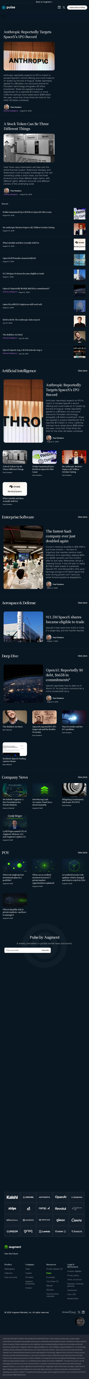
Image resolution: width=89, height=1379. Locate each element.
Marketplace (9, 1269)
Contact (28, 1288)
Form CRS (71, 1294)
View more (82, 370)
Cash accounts (10, 1277)
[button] (4, 16)
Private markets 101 (54, 1269)
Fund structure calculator (52, 1295)
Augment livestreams (30, 1282)
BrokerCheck (72, 1298)
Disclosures (72, 1290)
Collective (8, 1273)
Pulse (48, 1273)
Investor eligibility (74, 1271)
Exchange (50, 1277)
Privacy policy (73, 1275)
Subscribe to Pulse (77, 7)
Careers (28, 1273)
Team (27, 1269)
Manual (49, 1285)
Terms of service (74, 1279)
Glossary (50, 1290)
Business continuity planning (75, 1285)
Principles (29, 1277)
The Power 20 (52, 1281)
